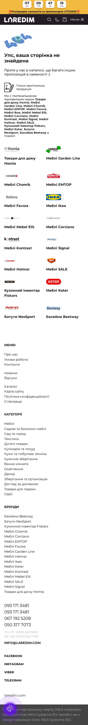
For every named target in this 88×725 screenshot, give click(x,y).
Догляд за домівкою (21, 484)
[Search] (49, 19)
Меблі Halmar (15, 556)
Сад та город (15, 434)
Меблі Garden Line (19, 551)
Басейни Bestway (18, 516)
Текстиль (11, 439)
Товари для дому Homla (24, 592)
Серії (8, 494)
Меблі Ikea (13, 562)
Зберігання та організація (25, 479)
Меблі (9, 424)
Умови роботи (16, 359)
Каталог (11, 386)
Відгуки (10, 378)
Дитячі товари (16, 444)
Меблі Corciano (16, 536)
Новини (10, 373)
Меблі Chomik (16, 531)
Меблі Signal (14, 587)
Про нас (11, 354)
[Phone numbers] (57, 19)
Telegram (12, 680)
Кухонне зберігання (21, 459)
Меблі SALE (13, 582)
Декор (9, 474)
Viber (9, 672)
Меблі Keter (14, 566)
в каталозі (35, 70)
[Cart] (64, 19)
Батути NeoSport (17, 521)
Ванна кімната (16, 464)
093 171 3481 (16, 605)
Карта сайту (14, 391)
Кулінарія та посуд (19, 449)
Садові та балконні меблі (25, 429)
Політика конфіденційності (26, 396)
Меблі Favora (15, 546)
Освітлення (13, 469)
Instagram (13, 664)
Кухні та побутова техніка (25, 454)
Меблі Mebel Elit (17, 576)
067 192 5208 (17, 618)
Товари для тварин (20, 489)
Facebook (13, 656)
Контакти (12, 364)
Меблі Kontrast (16, 572)
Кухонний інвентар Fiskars (26, 526)
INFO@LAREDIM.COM (22, 643)
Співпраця (13, 401)
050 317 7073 (17, 624)
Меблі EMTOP (15, 541)
